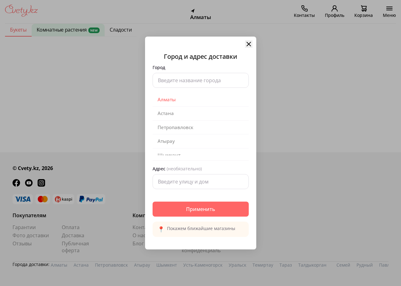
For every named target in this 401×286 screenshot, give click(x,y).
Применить (200, 209)
